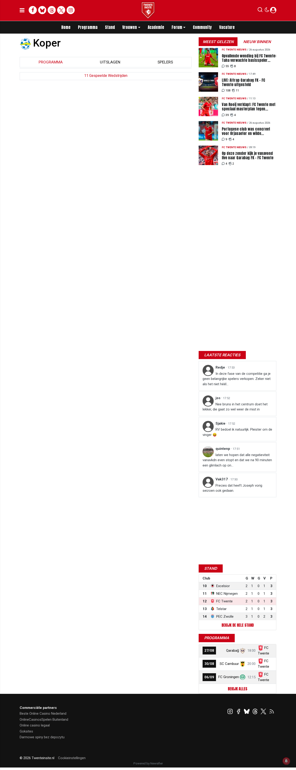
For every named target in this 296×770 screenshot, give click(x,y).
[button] (260, 11)
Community (202, 27)
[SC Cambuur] (242, 664)
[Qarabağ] (242, 650)
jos (218, 398)
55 (227, 66)
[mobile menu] (22, 10)
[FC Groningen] (242, 677)
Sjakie (221, 423)
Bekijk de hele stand (238, 625)
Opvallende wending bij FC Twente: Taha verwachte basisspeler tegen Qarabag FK (249, 58)
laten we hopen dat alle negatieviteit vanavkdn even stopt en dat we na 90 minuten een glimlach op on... (237, 460)
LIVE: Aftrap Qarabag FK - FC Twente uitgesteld (243, 82)
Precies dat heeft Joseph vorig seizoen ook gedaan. (232, 488)
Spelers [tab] (165, 62)
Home (66, 27)
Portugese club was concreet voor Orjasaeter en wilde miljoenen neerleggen (246, 131)
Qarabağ (232, 650)
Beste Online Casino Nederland (43, 713)
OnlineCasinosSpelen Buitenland (44, 719)
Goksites (26, 731)
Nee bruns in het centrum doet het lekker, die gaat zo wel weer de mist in (235, 407)
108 (227, 90)
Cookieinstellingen (72, 758)
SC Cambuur (229, 664)
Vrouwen (129, 27)
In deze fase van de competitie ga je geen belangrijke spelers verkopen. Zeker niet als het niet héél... (237, 379)
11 (237, 90)
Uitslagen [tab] (110, 62)
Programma (88, 27)
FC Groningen (228, 677)
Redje (221, 367)
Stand (110, 27)
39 (227, 115)
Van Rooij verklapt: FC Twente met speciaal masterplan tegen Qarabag (248, 106)
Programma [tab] (51, 62)
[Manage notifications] (286, 761)
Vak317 (222, 479)
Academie (156, 27)
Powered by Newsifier (148, 763)
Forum (177, 27)
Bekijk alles (237, 689)
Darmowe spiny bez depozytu (42, 737)
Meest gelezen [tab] (218, 41)
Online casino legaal (35, 725)
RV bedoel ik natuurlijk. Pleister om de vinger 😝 (237, 432)
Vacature (227, 27)
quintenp (223, 449)
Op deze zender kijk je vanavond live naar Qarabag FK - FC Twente (247, 155)
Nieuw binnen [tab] (257, 41)
